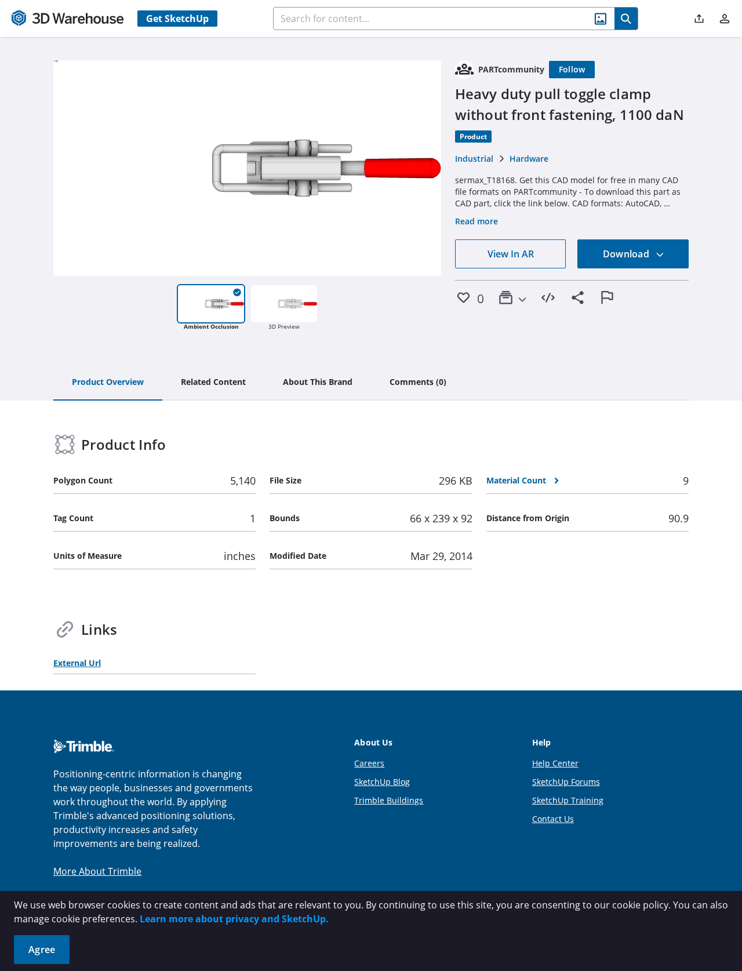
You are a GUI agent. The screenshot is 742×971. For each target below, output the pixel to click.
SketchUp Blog (382, 781)
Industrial (474, 158)
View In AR (511, 254)
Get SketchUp (177, 18)
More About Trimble (97, 871)
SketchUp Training (567, 800)
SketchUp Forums (566, 781)
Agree (41, 949)
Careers (369, 763)
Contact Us (553, 818)
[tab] (107, 383)
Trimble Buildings (388, 800)
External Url (77, 662)
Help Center (555, 763)
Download (627, 254)
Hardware (529, 158)
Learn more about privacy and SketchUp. (234, 918)
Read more (476, 221)
